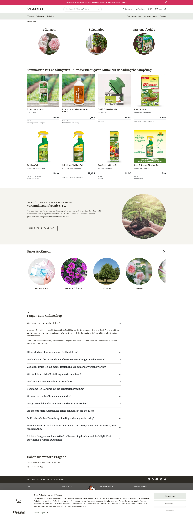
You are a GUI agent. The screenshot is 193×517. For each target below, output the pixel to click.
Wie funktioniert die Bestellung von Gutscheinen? (54, 374)
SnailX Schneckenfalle (107, 109)
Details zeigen (39, 513)
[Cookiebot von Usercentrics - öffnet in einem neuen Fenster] (19, 512)
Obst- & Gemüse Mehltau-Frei (146, 165)
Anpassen (169, 503)
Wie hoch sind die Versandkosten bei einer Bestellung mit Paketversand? (66, 360)
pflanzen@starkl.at (52, 462)
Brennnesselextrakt (35, 109)
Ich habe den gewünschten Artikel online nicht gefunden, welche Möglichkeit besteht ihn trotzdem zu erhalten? (69, 438)
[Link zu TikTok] (161, 479)
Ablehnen (170, 511)
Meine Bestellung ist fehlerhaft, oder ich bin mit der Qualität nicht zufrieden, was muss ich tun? (71, 427)
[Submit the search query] (99, 9)
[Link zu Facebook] (149, 479)
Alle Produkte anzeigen (42, 228)
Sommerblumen (74, 289)
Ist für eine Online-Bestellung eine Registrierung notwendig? (60, 418)
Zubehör (50, 16)
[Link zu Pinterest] (165, 479)
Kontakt (35, 479)
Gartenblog (106, 486)
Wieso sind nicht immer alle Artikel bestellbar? (52, 352)
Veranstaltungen (151, 16)
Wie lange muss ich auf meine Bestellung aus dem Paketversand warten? (66, 367)
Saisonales (40, 16)
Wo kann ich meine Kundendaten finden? (49, 396)
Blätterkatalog (121, 2)
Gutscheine (41, 289)
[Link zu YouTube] (156, 479)
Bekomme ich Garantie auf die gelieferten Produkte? (55, 389)
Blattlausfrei (32, 165)
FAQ (28, 479)
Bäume (107, 289)
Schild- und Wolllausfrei (72, 165)
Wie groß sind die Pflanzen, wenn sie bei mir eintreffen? (57, 404)
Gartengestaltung (134, 16)
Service (163, 16)
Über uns (45, 479)
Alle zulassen (170, 496)
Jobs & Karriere (58, 479)
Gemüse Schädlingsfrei (108, 165)
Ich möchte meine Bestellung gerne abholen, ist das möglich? (60, 411)
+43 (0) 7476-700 (36, 467)
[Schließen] (165, 2)
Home (29, 21)
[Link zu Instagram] (153, 479)
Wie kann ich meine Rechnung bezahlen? (49, 382)
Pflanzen (30, 16)
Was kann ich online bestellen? (43, 323)
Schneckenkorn (140, 109)
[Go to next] (164, 275)
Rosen (139, 289)
